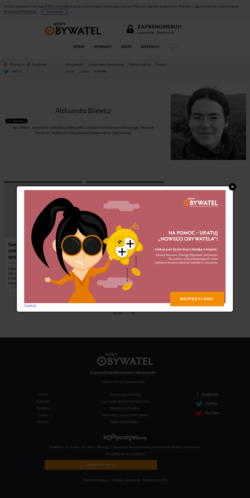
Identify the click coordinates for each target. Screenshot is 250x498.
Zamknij (30, 305)
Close (232, 186)
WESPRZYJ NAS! (197, 299)
